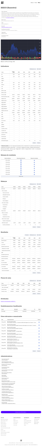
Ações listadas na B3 (4, 420)
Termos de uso (15, 422)
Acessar (39, 322)
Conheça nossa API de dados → (21, 412)
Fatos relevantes (3, 426)
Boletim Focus (3, 422)
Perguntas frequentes (27, 422)
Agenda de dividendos (4, 419)
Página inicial (15, 420)
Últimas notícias (3, 435)
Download (34, 160)
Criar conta (15, 425)
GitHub (37, 423)
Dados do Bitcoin (3, 423)
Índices (2, 429)
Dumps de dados (3, 425)
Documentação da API (27, 420)
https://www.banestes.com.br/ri (6, 27)
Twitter (37, 420)
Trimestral (26, 234)
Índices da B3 (3, 430)
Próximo (38, 142)
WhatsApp (37, 419)
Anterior (34, 142)
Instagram (37, 422)
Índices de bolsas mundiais (5, 432)
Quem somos (26, 423)
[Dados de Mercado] (2, 3)
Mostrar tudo (21, 176)
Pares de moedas (3, 433)
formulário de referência (10, 17)
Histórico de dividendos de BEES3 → (8, 301)
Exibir (21, 160)
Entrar (36, 2)
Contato (25, 419)
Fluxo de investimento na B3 (5, 427)
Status (25, 425)
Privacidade (15, 423)
